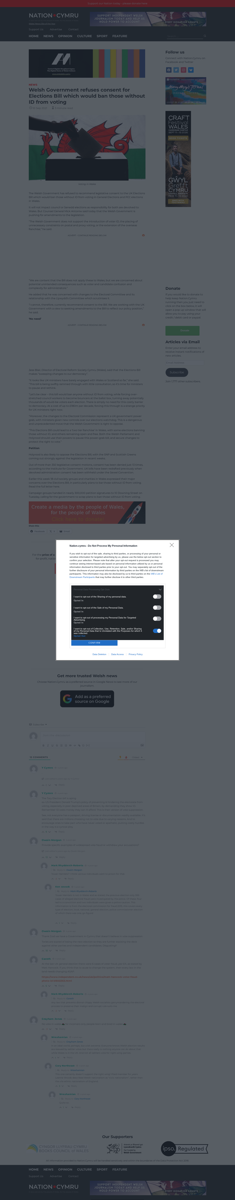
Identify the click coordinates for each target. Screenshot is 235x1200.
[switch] (157, 596)
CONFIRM (94, 643)
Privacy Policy (136, 654)
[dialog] (117, 600)
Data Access (117, 654)
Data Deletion (99, 654)
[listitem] (117, 589)
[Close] (173, 546)
